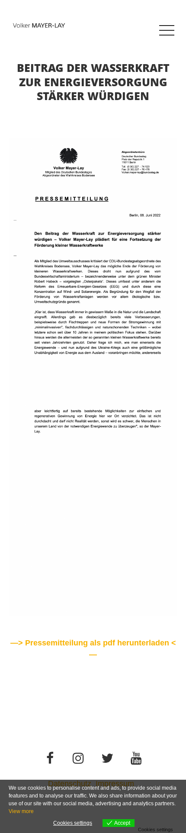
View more (21, 811)
